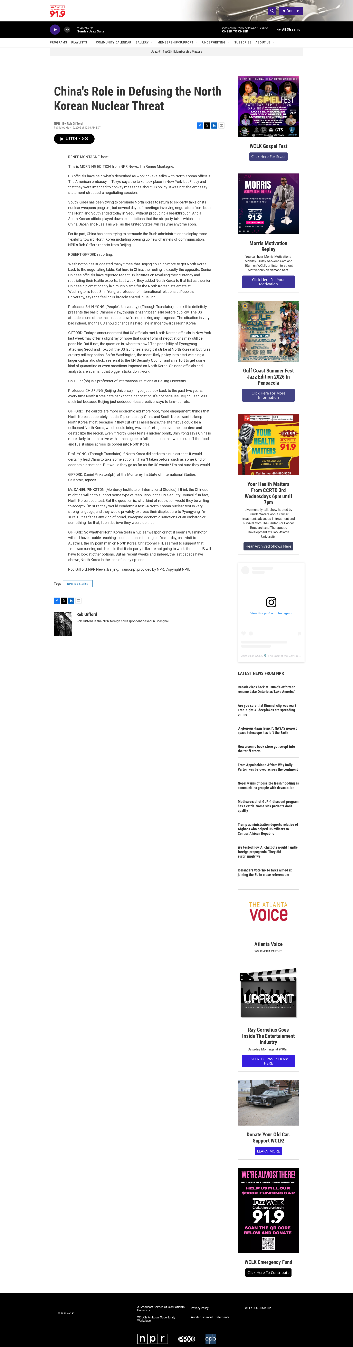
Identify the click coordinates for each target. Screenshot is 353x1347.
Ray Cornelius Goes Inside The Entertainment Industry (268, 1036)
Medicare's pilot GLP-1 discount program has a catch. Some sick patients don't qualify (268, 806)
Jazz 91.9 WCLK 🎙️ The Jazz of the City (267, 655)
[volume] (67, 29)
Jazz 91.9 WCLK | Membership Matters (176, 51)
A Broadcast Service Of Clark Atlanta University (161, 1309)
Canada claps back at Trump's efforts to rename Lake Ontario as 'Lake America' (266, 689)
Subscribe (242, 42)
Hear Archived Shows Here (268, 546)
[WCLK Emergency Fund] (268, 1210)
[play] (55, 29)
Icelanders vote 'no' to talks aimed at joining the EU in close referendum (265, 872)
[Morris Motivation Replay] (268, 203)
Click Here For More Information (268, 395)
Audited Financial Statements (210, 1317)
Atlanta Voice (268, 944)
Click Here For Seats (268, 156)
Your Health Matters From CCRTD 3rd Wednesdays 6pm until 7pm (268, 493)
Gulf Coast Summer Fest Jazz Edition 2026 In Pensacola (268, 377)
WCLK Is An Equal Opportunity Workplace (156, 1319)
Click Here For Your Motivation (268, 281)
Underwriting (214, 42)
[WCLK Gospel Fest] (268, 106)
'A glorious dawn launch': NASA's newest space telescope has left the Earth (267, 730)
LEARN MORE (268, 1151)
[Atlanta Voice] (268, 912)
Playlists (79, 42)
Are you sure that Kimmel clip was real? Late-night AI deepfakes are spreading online (267, 710)
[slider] (73, 29)
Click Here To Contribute (268, 1272)
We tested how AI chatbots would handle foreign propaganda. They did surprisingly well (268, 851)
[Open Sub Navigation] (90, 42)
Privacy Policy (200, 1308)
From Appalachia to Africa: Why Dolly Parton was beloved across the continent (268, 767)
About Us (263, 42)
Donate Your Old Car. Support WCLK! (268, 1137)
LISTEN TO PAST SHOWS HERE (268, 1061)
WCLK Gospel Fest (268, 146)
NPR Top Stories (77, 583)
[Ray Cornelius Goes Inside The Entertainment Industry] (268, 994)
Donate (292, 11)
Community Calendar (113, 42)
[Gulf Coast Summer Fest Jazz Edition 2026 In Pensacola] (268, 331)
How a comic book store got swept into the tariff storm (266, 748)
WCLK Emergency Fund (268, 1262)
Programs (58, 42)
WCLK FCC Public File (258, 1308)
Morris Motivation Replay (268, 246)
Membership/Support (175, 42)
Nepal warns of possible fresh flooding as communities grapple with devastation (268, 785)
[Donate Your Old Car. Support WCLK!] (268, 1103)
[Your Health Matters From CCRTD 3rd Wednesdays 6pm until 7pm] (268, 444)
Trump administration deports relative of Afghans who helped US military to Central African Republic (268, 829)
